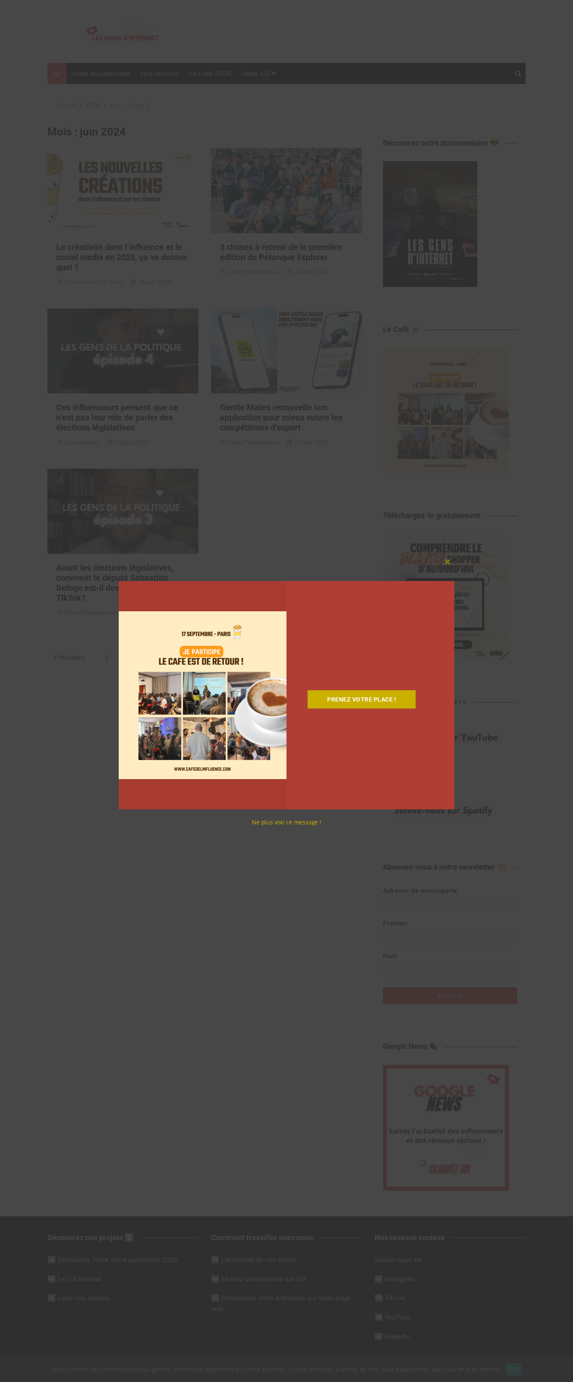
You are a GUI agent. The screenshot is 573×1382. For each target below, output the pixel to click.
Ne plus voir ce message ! (286, 822)
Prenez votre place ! (361, 699)
